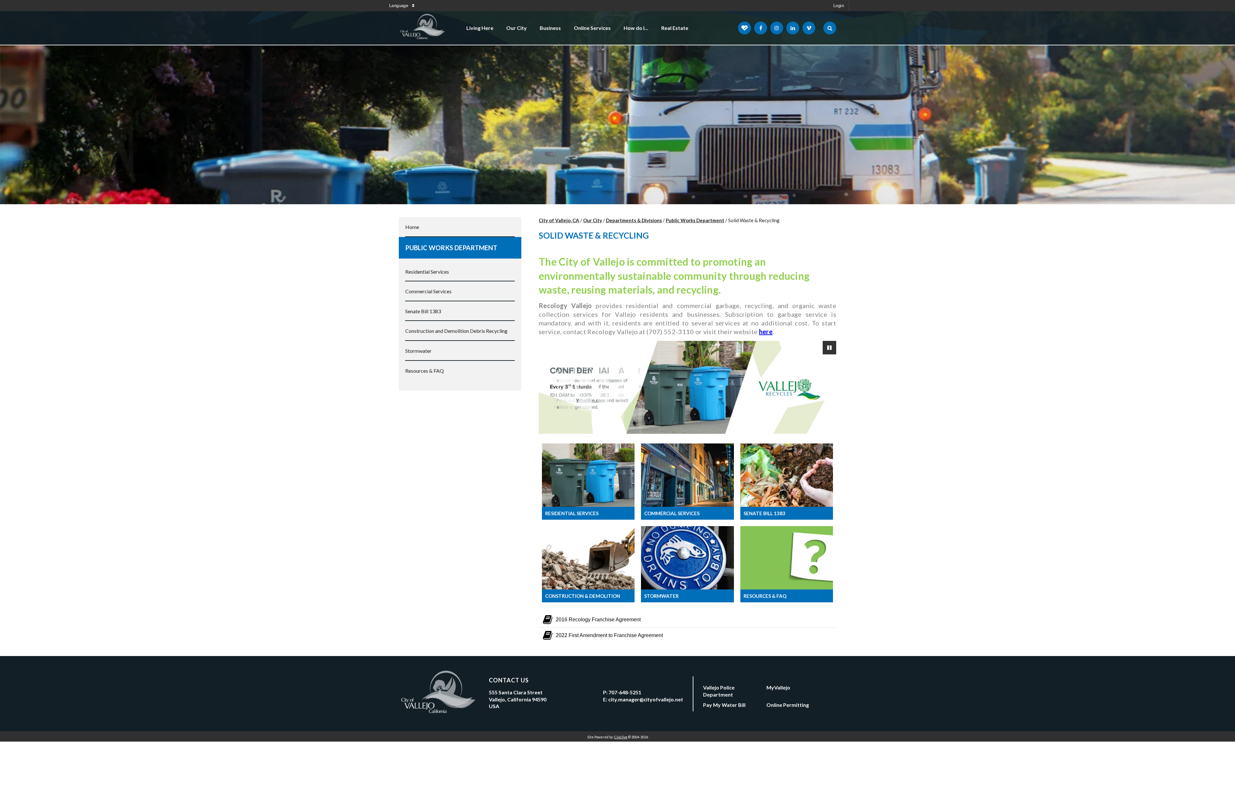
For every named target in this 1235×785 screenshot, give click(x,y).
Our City (516, 28)
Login (838, 5)
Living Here (479, 28)
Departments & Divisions (634, 220)
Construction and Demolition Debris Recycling (456, 331)
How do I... (636, 28)
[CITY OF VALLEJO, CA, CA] (423, 28)
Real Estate (674, 28)
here (766, 331)
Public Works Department (451, 247)
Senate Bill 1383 (423, 311)
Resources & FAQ (424, 371)
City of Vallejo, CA (559, 220)
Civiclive (620, 737)
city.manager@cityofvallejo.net (645, 699)
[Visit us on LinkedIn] (792, 28)
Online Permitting (787, 705)
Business (550, 28)
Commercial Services (428, 291)
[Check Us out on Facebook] (760, 28)
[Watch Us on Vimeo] (808, 28)
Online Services (592, 28)
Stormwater (418, 351)
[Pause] (829, 347)
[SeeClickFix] (744, 28)
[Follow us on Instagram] (776, 28)
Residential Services (427, 272)
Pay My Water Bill (724, 705)
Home (412, 227)
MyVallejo (778, 687)
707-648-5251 (624, 692)
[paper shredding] (687, 387)
